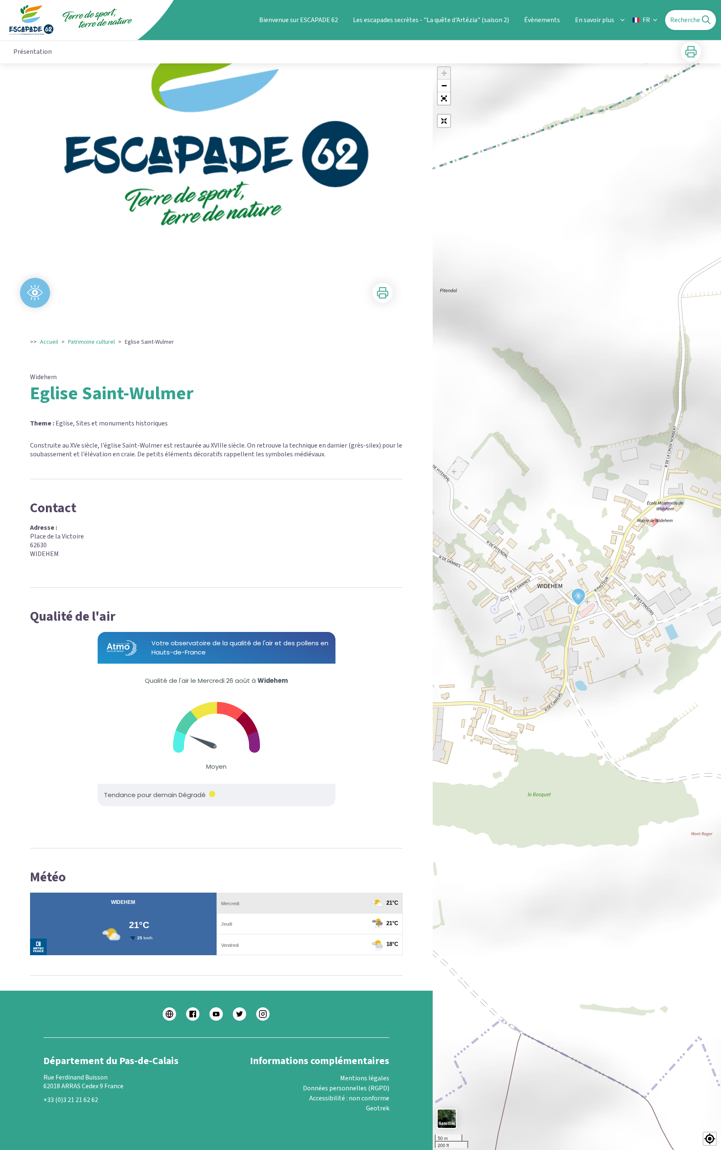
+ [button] (444, 73)
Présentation (32, 51)
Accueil (49, 342)
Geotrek (377, 1108)
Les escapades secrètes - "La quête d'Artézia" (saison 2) (431, 20)
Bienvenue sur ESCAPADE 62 (298, 20)
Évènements (542, 20)
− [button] (444, 86)
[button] (444, 98)
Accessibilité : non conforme (349, 1098)
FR (646, 20)
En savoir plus (594, 20)
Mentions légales (364, 1078)
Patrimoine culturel (91, 342)
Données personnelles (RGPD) (346, 1088)
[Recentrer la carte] (444, 121)
